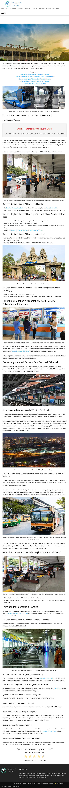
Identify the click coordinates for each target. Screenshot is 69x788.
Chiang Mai (42, 678)
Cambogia (13, 8)
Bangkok (15, 17)
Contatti (51, 783)
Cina (2, 8)
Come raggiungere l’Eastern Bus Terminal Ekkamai (35, 79)
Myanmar (27, 8)
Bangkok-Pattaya (17, 351)
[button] (65, 9)
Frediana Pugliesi (7, 60)
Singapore (34, 8)
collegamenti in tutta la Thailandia (18, 613)
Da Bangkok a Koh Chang (19, 230)
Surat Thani (57, 688)
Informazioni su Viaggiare (19, 783)
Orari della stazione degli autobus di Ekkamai (35, 74)
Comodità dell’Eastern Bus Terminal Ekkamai (35, 81)
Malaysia (20, 8)
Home (2, 17)
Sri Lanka (41, 8)
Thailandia (56, 8)
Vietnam (3, 13)
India (7, 8)
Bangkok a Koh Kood (36, 230)
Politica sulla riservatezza (33, 783)
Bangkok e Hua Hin (51, 208)
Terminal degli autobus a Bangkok (35, 83)
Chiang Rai (50, 678)
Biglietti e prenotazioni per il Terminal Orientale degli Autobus (35, 76)
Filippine (48, 8)
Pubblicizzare (44, 783)
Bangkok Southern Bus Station (15, 208)
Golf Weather (60, 783)
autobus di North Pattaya (50, 731)
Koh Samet (26, 351)
